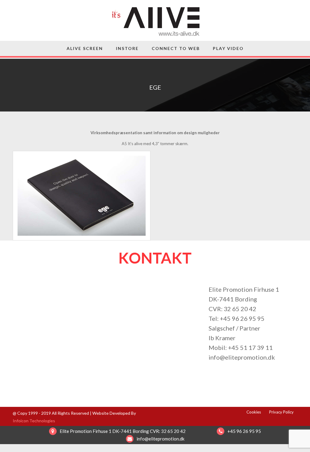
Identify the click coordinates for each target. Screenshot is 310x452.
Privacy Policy (281, 412)
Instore (127, 48)
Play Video (228, 48)
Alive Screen (85, 48)
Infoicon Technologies (34, 420)
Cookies (253, 412)
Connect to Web (176, 48)
